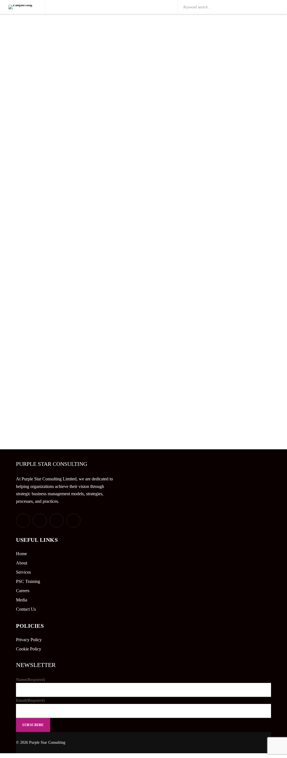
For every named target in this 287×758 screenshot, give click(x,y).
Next (151, 413)
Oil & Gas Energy (228, 52)
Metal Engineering (229, 238)
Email (30, 700)
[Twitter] (23, 520)
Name (30, 679)
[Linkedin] (57, 520)
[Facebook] (40, 520)
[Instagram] (73, 520)
